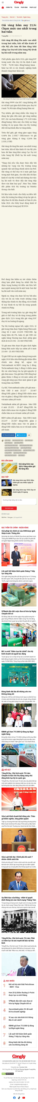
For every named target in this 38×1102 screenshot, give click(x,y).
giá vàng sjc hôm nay (11, 445)
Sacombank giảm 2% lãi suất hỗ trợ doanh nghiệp (21, 1010)
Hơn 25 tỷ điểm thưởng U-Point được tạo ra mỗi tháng (21, 994)
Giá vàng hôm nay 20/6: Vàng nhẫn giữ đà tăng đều (27, 466)
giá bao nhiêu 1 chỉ (29, 450)
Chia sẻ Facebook (9, 435)
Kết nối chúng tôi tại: (19, 1094)
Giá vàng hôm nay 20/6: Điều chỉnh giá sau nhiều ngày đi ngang (23, 482)
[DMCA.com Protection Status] (19, 1074)
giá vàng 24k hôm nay (20, 453)
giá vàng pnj (8, 442)
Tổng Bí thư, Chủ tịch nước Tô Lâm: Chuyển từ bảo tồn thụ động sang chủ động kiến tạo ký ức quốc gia (17, 775)
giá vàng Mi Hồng (26, 448)
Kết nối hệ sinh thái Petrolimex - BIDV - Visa (21, 985)
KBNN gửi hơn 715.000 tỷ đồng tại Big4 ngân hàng (17, 733)
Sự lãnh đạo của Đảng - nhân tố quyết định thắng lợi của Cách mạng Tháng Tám (19, 899)
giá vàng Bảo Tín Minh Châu (13, 450)
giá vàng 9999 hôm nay (11, 448)
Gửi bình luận (9, 508)
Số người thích (18, 517)
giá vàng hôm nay (18, 440)
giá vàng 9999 (19, 442)
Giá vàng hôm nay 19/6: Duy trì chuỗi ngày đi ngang (24, 491)
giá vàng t (21, 455)
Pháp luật (33, 7)
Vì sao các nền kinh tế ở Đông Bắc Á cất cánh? (21, 1018)
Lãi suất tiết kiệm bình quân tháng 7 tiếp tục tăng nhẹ (18, 572)
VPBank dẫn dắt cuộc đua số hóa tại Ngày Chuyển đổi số (19, 612)
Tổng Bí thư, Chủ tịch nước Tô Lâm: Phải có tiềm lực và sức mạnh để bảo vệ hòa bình (18, 940)
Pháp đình (24, 7)
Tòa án (16, 7)
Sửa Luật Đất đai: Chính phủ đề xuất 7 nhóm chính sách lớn (17, 858)
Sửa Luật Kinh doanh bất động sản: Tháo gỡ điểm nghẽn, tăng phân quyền (18, 817)
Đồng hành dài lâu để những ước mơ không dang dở (16, 692)
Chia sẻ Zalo (22, 435)
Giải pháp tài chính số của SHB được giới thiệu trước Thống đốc (18, 532)
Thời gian (10, 517)
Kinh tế (12, 17)
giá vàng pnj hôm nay (26, 445)
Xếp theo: (4, 517)
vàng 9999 (8, 453)
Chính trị (9, 7)
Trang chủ (5, 17)
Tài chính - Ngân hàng (23, 17)
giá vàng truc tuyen (10, 455)
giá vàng (7, 440)
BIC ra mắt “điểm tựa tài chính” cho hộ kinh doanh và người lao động (17, 652)
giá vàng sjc (28, 440)
